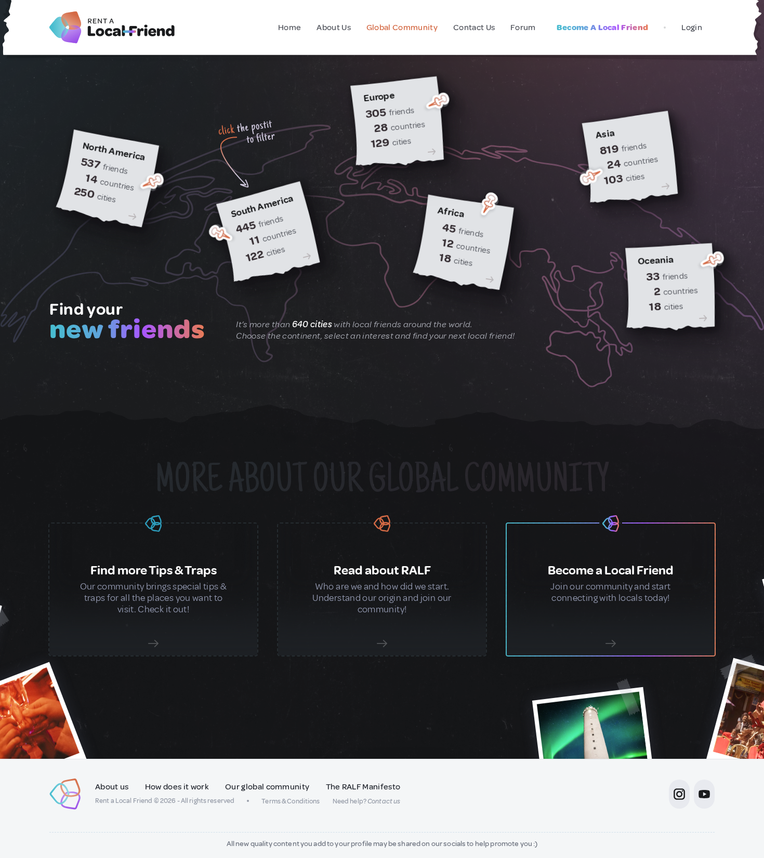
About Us (334, 27)
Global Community (402, 27)
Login (691, 27)
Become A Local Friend (603, 27)
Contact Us (474, 27)
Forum (523, 27)
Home (289, 27)
